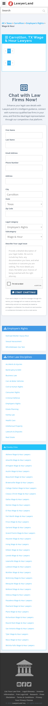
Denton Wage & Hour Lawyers (18, 505)
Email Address (12, 153)
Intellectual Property (14, 426)
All (3, 23)
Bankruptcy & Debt (13, 370)
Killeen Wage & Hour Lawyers (18, 550)
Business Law (11, 375)
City (7, 189)
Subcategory (11, 231)
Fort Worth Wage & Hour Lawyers (19, 516)
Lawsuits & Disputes (14, 431)
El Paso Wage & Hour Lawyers (18, 510)
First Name (10, 130)
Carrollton (19, 23)
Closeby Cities (12, 447)
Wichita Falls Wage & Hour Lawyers (20, 645)
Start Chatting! (25, 292)
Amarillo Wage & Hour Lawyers (18, 460)
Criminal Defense (13, 398)
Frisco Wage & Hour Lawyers (17, 522)
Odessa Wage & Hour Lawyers (18, 595)
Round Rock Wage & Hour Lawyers (20, 623)
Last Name (10, 140)
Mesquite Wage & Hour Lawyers (19, 583)
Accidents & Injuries (14, 364)
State (8, 199)
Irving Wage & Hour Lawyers (17, 544)
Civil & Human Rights (14, 387)
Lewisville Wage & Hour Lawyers (19, 561)
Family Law (10, 415)
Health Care (10, 420)
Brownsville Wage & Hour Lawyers (20, 482)
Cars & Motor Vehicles (15, 381)
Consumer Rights (13, 392)
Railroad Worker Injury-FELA (17, 336)
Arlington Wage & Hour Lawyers (19, 466)
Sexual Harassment (14, 341)
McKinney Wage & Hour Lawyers (19, 578)
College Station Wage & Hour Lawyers (21, 488)
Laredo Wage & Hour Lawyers (18, 555)
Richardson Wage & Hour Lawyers (19, 617)
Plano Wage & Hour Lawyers (17, 612)
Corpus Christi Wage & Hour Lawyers (21, 494)
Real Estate (10, 437)
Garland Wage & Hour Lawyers (18, 527)
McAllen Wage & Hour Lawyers (18, 572)
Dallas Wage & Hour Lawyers (17, 499)
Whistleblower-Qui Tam (15, 347)
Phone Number (12, 163)
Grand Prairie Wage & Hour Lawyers (20, 533)
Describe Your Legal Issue (16, 243)
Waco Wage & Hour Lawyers (17, 640)
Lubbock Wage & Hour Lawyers (18, 567)
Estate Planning (12, 409)
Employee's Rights (35, 23)
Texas (9, 23)
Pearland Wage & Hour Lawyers (19, 606)
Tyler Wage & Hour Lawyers (17, 634)
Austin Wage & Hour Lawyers (17, 471)
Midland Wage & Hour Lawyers (18, 589)
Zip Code (9, 208)
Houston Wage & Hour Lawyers (18, 539)
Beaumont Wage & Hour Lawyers (19, 477)
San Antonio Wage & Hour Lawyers (20, 628)
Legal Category (12, 222)
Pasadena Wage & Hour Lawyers (19, 600)
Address (9, 176)
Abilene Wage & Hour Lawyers (18, 454)
